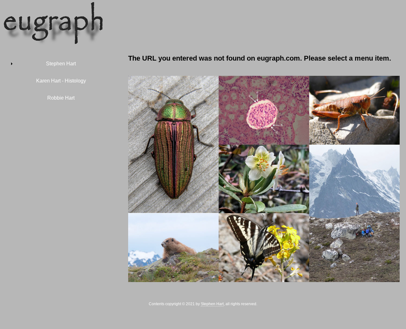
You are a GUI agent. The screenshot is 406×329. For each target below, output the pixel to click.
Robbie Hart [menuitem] (61, 98)
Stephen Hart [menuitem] (61, 63)
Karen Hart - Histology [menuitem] (61, 80)
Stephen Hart (212, 304)
